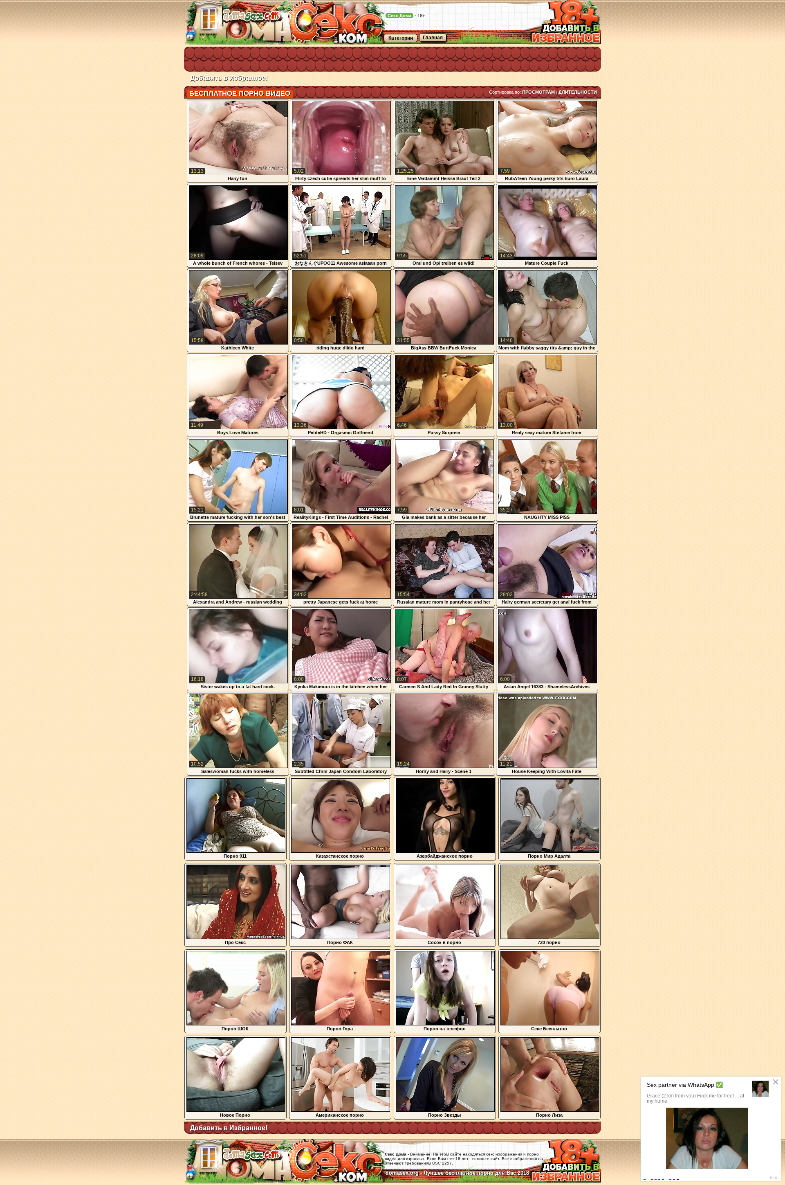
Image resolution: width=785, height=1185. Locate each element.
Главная (433, 38)
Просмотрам (538, 92)
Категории (400, 38)
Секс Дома (399, 15)
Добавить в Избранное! (228, 77)
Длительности (577, 92)
